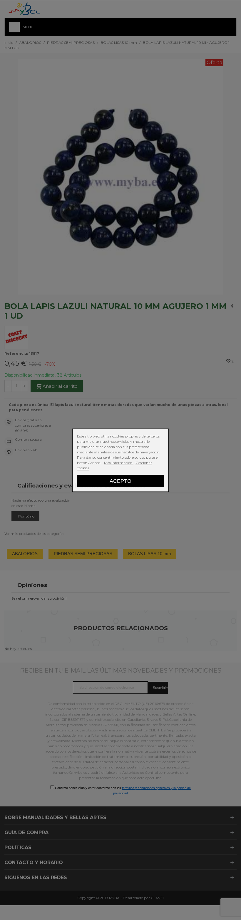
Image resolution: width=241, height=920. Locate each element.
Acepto (120, 481)
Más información (118, 462)
